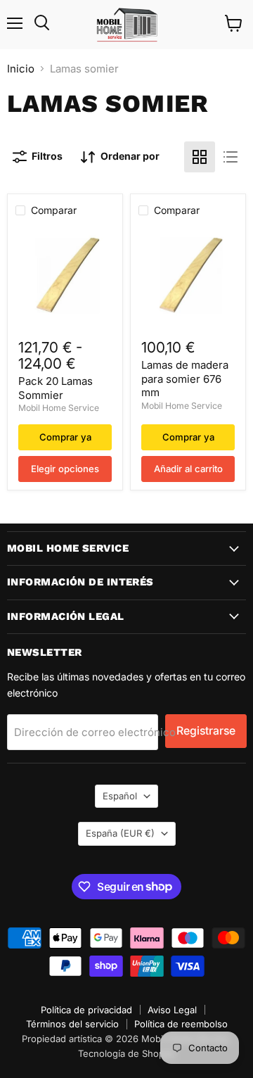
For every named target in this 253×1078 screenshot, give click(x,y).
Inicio (20, 69)
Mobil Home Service (58, 407)
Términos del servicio (72, 1023)
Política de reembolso (181, 1023)
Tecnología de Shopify (126, 1053)
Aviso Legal (172, 1009)
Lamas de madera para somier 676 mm (184, 378)
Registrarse (205, 730)
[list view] (230, 156)
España (120, 833)
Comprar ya (65, 437)
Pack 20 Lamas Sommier (55, 388)
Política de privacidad (86, 1009)
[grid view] (199, 156)
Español (120, 795)
